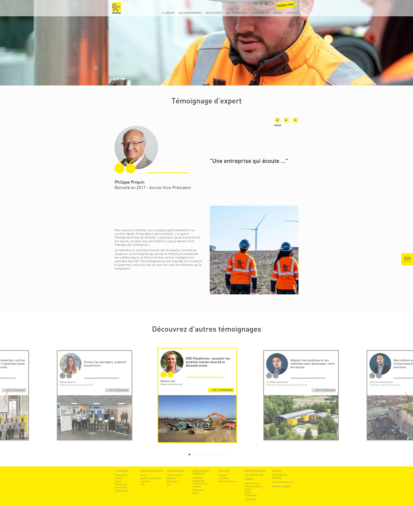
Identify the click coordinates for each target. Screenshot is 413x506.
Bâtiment (171, 478)
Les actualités (260, 13)
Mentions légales (281, 486)
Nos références (236, 13)
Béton (195, 493)
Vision (143, 475)
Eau (168, 484)
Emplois (277, 471)
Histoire (118, 478)
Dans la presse (252, 483)
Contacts (292, 13)
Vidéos (248, 492)
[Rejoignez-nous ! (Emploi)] (286, 6)
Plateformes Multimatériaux (200, 482)
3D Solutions (173, 481)
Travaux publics (174, 475)
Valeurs (118, 481)
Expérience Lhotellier (151, 478)
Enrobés (197, 486)
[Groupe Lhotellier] (116, 8)
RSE (143, 484)
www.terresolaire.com (283, 482)
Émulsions (198, 490)
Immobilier (224, 478)
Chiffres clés (121, 484)
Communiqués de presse (253, 487)
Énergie (222, 475)
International (121, 487)
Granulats (197, 478)
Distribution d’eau (228, 481)
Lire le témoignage (15, 390)
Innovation (146, 481)
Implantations (121, 490)
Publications (251, 495)
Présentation (121, 475)
